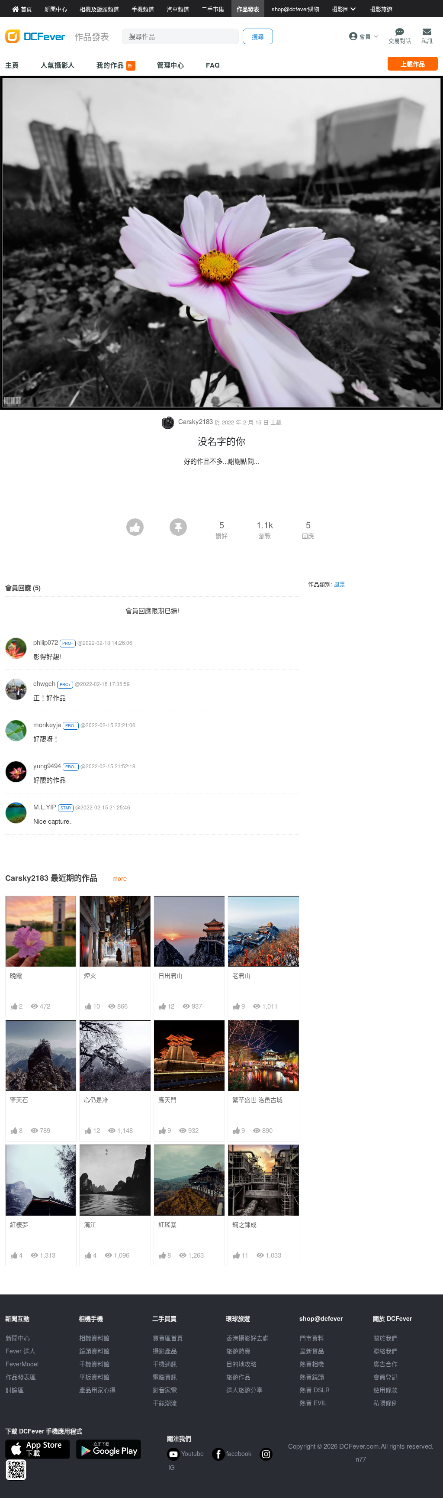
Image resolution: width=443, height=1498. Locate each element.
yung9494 (47, 765)
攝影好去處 (247, 1337)
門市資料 (312, 1337)
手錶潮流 (165, 1402)
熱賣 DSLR (315, 1389)
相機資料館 (94, 1337)
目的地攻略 (241, 1363)
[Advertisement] (221, 494)
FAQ (213, 65)
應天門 (167, 1100)
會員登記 (385, 1376)
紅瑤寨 (167, 1224)
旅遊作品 (238, 1376)
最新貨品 (312, 1350)
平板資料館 (94, 1376)
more (119, 878)
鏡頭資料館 (94, 1350)
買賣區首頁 (168, 1337)
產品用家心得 (97, 1389)
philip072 (45, 642)
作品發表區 (21, 1376)
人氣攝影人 (58, 65)
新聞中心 (18, 1337)
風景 (339, 584)
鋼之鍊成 (244, 1224)
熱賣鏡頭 (312, 1376)
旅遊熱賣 (238, 1350)
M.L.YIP (44, 806)
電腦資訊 (165, 1376)
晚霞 (16, 975)
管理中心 (171, 65)
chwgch (44, 683)
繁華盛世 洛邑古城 (257, 1100)
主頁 (12, 65)
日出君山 (170, 975)
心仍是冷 (96, 1100)
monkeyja (47, 724)
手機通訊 (165, 1363)
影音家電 (165, 1389)
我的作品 (115, 65)
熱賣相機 (312, 1363)
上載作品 (413, 63)
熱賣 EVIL (313, 1402)
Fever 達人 (20, 1350)
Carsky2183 (196, 421)
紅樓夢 (19, 1224)
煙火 (90, 975)
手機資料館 (94, 1363)
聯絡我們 (385, 1350)
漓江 (90, 1224)
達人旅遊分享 (244, 1389)
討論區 (15, 1389)
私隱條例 (385, 1402)
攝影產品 (165, 1350)
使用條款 (385, 1389)
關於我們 (385, 1337)
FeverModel (22, 1363)
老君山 (241, 975)
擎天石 (19, 1100)
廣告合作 (385, 1363)
